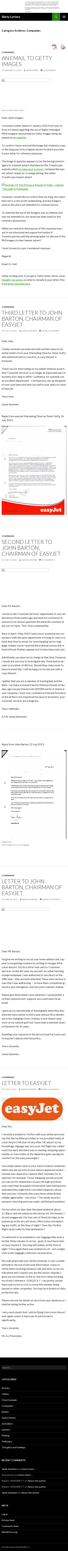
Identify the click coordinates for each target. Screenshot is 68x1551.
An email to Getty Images (27, 61)
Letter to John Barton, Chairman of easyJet (32, 887)
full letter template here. (17, 283)
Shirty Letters (11, 17)
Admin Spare (32, 70)
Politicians (7, 1441)
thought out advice (12, 279)
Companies (8, 52)
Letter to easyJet (26, 1083)
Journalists (7, 1423)
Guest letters (9, 1417)
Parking (5, 1435)
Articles (6, 1388)
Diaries (5, 1411)
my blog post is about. (30, 169)
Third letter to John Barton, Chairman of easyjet (32, 318)
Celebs (5, 1394)
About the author (37, 1480)
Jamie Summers (29, 331)
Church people (9, 1399)
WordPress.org (9, 1532)
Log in (5, 1514)
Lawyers (6, 1429)
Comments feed (10, 1526)
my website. (20, 137)
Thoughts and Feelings (13, 1447)
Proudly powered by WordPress (16, 1547)
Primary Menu (64, 17)
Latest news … (28, 1468)
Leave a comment (51, 331)
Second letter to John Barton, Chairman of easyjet (31, 547)
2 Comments (49, 70)
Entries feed (8, 1520)
